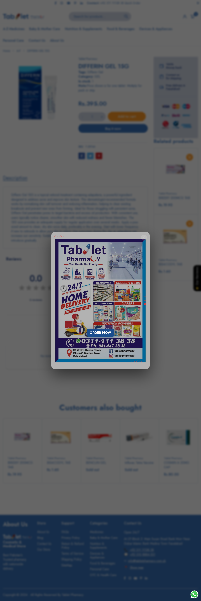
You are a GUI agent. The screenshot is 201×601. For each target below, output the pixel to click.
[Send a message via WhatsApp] (194, 594)
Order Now (100, 332)
